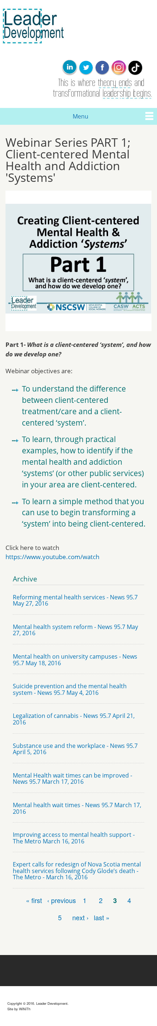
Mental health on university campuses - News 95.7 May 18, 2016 (75, 659)
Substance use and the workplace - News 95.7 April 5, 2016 (75, 749)
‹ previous (61, 900)
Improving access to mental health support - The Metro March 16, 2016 (74, 838)
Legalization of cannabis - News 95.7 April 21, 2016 (74, 719)
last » (102, 917)
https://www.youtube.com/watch (52, 557)
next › (80, 917)
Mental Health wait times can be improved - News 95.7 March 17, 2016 (72, 778)
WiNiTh (24, 1008)
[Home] (32, 49)
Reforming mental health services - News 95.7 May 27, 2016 (75, 600)
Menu (80, 116)
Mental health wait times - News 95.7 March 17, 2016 (77, 808)
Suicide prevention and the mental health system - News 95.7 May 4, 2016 (70, 689)
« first (34, 900)
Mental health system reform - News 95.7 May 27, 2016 (75, 630)
